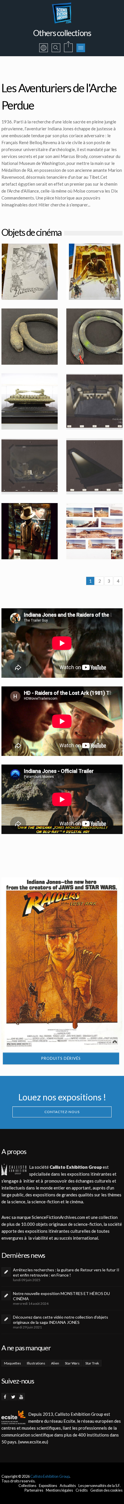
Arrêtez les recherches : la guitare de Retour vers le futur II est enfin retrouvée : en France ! (66, 1272)
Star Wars (72, 1363)
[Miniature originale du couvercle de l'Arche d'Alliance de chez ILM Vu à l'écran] (29, 401)
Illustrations (36, 1363)
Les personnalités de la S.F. (99, 1485)
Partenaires (34, 1490)
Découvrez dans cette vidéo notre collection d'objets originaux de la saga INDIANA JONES (60, 1320)
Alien (55, 1363)
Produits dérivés (61, 1058)
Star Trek (92, 1363)
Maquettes (12, 1363)
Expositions (48, 1485)
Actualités (68, 1485)
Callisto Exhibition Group (49, 1476)
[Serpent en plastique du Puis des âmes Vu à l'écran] (94, 336)
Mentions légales (59, 1490)
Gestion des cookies (106, 1490)
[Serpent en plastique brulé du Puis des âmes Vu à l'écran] (29, 336)
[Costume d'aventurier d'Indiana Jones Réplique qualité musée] (29, 531)
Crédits (82, 1490)
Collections (27, 1485)
